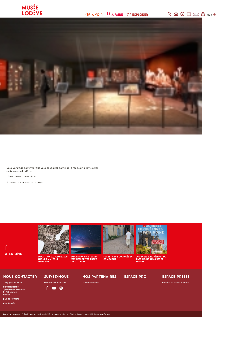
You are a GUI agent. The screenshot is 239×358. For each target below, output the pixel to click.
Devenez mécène (90, 282)
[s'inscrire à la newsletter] (176, 14)
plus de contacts (11, 298)
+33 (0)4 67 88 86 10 (12, 282)
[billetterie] (196, 14)
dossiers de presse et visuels (176, 282)
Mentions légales (11, 314)
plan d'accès (9, 303)
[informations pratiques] (182, 14)
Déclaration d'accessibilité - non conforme (90, 314)
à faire (117, 14)
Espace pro (135, 276)
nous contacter (20, 276)
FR (208, 14)
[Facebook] (47, 288)
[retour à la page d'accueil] (32, 7)
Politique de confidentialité (37, 314)
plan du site (59, 314)
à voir (97, 14)
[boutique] (203, 14)
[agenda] (189, 14)
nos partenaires (99, 276)
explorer (140, 14)
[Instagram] (61, 288)
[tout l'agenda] (205, 251)
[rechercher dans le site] (169, 14)
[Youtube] (54, 288)
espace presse (176, 276)
